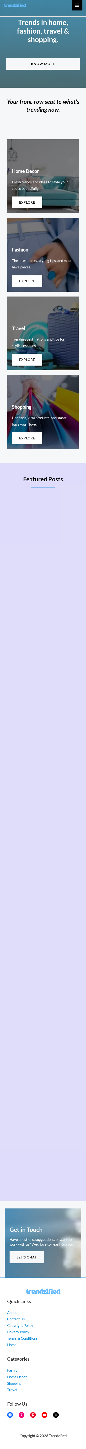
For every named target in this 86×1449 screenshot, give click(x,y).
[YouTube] (44, 1415)
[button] (43, 64)
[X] (56, 1415)
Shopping (14, 1383)
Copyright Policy (20, 1325)
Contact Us (16, 1319)
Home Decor (17, 1377)
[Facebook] (10, 1415)
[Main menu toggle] (77, 5)
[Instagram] (21, 1415)
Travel (12, 1390)
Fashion (13, 1370)
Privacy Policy (18, 1332)
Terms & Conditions (22, 1338)
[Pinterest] (33, 1415)
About (12, 1313)
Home (11, 1345)
